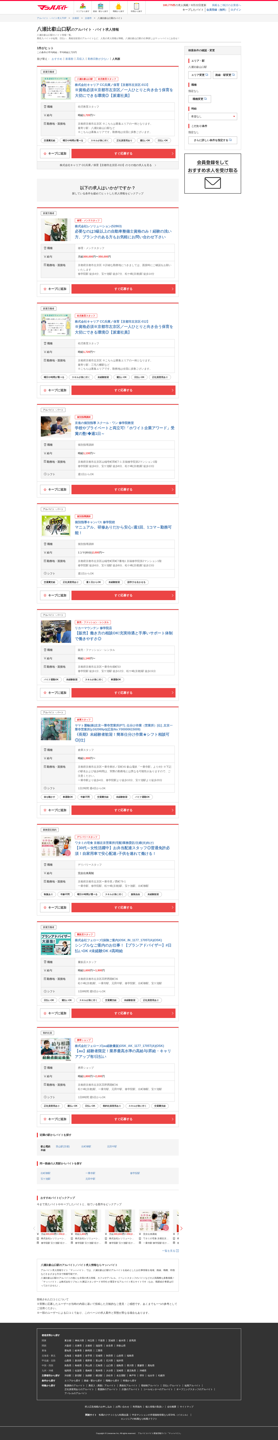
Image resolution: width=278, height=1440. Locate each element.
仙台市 (151, 1375)
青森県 (78, 1355)
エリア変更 (198, 74)
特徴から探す (130, 1380)
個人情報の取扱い (154, 1406)
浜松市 (109, 1375)
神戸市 (132, 1375)
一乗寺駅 (90, 1173)
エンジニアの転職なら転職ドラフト (139, 1419)
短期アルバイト (192, 1385)
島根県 (78, 1365)
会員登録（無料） (217, 9)
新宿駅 (78, 1375)
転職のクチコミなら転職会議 (113, 1415)
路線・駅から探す (93, 1380)
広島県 (99, 1365)
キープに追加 (56, 153)
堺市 (142, 1375)
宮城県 (99, 1355)
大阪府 (67, 1345)
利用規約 (137, 1406)
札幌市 (161, 1375)
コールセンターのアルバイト (158, 1389)
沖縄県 (143, 1370)
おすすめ (57, 58)
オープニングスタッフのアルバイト (194, 1389)
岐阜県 (78, 1350)
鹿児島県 (131, 1370)
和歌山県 (121, 1345)
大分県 (109, 1370)
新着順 (69, 58)
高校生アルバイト (128, 1385)
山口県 (109, 1365)
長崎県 (88, 1370)
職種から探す (112, 1380)
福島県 (130, 1355)
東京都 (67, 1340)
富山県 (99, 1360)
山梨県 (67, 1360)
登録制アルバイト (150, 1385)
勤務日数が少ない (98, 58)
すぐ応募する (123, 153)
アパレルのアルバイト (75, 1393)
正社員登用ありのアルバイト (79, 1389)
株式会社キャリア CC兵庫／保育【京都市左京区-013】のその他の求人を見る (106, 165)
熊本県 (99, 1370)
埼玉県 (91, 1340)
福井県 (119, 1360)
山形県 (119, 1355)
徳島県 (119, 1365)
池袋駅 (88, 1375)
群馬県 (132, 1340)
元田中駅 (112, 1146)
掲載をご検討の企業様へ (226, 5)
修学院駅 (135, 1173)
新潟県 (78, 1360)
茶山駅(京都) (63, 1146)
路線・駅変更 (223, 74)
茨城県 (111, 1340)
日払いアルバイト (172, 1385)
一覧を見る (169, 1250)
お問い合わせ (122, 1406)
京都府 (88, 1345)
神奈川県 (79, 1340)
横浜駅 (99, 1375)
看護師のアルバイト (108, 1389)
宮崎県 (119, 1370)
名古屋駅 (121, 1375)
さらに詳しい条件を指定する (211, 139)
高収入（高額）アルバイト (102, 1385)
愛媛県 (140, 1365)
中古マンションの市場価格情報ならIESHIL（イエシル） (160, 1415)
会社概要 (171, 1406)
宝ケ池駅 (45, 1178)
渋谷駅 (67, 1375)
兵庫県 (78, 1345)
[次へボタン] (181, 1228)
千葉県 (101, 1340)
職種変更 (198, 98)
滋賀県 (99, 1345)
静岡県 (88, 1350)
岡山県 (88, 1365)
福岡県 (67, 1370)
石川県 (109, 1360)
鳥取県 (67, 1365)
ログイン (236, 9)
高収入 (81, 58)
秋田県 (109, 1355)
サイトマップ (186, 1406)
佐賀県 (78, 1370)
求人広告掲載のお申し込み (98, 1406)
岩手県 (88, 1355)
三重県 (99, 1350)
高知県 (151, 1365)
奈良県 (109, 1345)
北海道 (67, 1355)
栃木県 (122, 1340)
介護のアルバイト (131, 1389)
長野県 (88, 1360)
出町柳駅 (86, 1146)
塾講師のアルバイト (74, 1385)
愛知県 (67, 1350)
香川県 (130, 1365)
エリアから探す (72, 1380)
